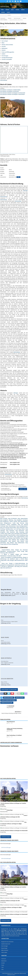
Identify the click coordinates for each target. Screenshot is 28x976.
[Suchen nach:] (14, 15)
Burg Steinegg (24, 538)
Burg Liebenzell (23, 533)
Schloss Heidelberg (11, 524)
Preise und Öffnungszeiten (8, 52)
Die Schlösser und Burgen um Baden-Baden (10, 89)
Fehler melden (4, 952)
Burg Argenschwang (22, 518)
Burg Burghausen (4, 521)
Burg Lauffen (8, 533)
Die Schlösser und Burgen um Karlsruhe (9, 91)
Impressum (3, 958)
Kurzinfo (4, 46)
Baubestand (4, 48)
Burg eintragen (4, 948)
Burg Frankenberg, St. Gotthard (14, 735)
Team (2, 967)
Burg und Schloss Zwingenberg (11, 544)
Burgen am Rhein (20, 697)
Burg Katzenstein (20, 530)
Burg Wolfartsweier (19, 542)
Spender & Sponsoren (5, 943)
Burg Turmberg (20, 539)
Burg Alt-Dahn (3, 518)
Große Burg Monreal (18, 523)
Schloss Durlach (13, 521)
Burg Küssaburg (20, 532)
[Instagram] (10, 1)
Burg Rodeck (10, 536)
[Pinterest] (15, 1)
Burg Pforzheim (12, 535)
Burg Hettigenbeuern (5, 523)
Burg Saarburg (9, 538)
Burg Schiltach (16, 538)
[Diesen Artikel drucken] (19, 693)
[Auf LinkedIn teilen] (9, 693)
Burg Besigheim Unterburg (20, 520)
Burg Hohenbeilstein (11, 526)
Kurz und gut (5, 41)
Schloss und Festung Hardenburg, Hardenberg (15, 729)
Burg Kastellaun (10, 530)
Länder (9, 18)
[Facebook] (7, 1)
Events (8, 12)
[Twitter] (12, 1)
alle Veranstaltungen (6, 847)
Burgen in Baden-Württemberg (8, 700)
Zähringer (25, 190)
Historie (3, 50)
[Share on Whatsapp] (22, 693)
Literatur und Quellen (7, 59)
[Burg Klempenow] (3, 723)
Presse (2, 965)
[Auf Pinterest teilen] (12, 693)
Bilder (3, 42)
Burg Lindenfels (4, 535)
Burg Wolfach (10, 542)
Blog (12, 9)
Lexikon (3, 12)
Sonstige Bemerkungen (7, 57)
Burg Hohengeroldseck (22, 526)
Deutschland (17, 18)
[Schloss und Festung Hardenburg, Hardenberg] (3, 730)
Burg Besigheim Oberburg (6, 520)
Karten (22, 9)
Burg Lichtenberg (15, 533)
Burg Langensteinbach (19, 536)
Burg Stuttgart (4, 539)
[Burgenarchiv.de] (14, 7)
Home (2, 9)
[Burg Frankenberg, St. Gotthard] (3, 737)
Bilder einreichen (4, 950)
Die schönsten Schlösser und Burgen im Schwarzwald (12, 92)
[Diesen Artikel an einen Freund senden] (15, 693)
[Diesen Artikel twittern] (5, 693)
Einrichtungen (5, 55)
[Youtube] (20, 1)
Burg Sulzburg (12, 539)
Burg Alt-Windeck (12, 518)
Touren (17, 9)
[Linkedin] (18, 1)
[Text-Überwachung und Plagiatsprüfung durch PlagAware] (18, 974)
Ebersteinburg (8, 474)
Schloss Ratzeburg (20, 535)
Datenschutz (3, 960)
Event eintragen (4, 946)
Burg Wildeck (20, 541)
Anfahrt (3, 54)
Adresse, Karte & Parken (7, 44)
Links (2, 969)
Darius (2, 26)
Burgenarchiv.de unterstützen (7, 941)
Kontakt (3, 963)
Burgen (7, 9)
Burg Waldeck (12, 541)
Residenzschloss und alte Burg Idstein (15, 529)
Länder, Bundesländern (6, 934)
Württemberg (3, 80)
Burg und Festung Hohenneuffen (8, 527)
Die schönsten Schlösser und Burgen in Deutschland (12, 94)
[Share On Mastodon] (25, 693)
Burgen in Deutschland (6, 702)
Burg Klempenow (11, 721)
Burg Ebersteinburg (22, 521)
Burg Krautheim (11, 532)
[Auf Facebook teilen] (2, 693)
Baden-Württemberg (12, 36)
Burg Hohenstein (21, 527)
